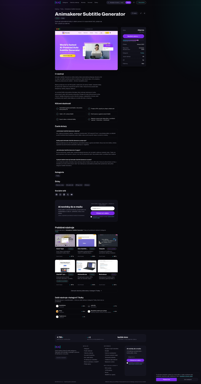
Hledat (128, 2)
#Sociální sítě (69, 185)
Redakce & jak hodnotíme (111, 348)
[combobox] (119, 2)
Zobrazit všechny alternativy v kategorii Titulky (85, 290)
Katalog (57, 9)
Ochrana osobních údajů (111, 355)
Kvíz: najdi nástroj (88, 357)
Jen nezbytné (188, 379)
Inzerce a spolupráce (110, 353)
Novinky (83, 2)
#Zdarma (87, 185)
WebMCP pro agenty (110, 374)
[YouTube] (71, 194)
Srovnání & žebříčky (89, 355)
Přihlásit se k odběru (102, 213)
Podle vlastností (88, 350)
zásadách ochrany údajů (186, 376)
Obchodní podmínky (110, 357)
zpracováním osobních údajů (135, 364)
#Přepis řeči (79, 185)
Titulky (62, 9)
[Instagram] (60, 194)
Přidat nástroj (87, 364)
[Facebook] (56, 194)
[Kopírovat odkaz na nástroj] (140, 13)
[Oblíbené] (133, 2)
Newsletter (142, 2)
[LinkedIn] (64, 194)
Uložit (135, 13)
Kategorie (65, 2)
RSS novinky (108, 368)
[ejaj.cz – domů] (58, 2)
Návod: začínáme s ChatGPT (91, 361)
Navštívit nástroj (133, 36)
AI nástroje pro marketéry (90, 359)
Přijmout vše (166, 379)
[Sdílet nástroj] (144, 13)
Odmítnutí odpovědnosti (111, 359)
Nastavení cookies (110, 361)
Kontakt (107, 350)
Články (96, 2)
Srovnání (90, 2)
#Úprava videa (60, 185)
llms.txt (106, 372)
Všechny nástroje (74, 2)
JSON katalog (108, 370)
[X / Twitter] (67, 194)
